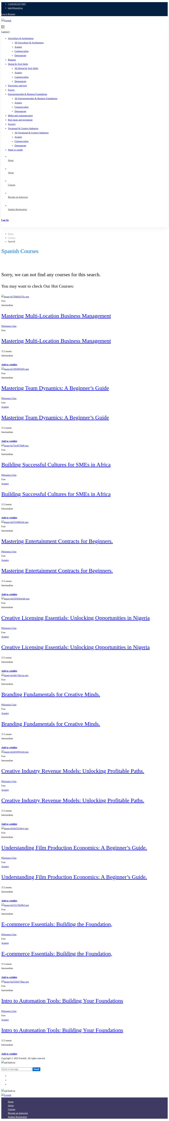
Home (11, 234)
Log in (4, 14)
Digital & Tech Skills (18, 64)
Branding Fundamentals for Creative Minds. (50, 694)
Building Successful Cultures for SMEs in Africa (56, 465)
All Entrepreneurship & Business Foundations (36, 98)
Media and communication (20, 115)
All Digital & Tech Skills (26, 68)
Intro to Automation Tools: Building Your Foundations (62, 1001)
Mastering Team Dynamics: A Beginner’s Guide (55, 388)
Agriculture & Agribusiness (21, 38)
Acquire (18, 47)
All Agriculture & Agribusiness (29, 42)
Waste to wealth (15, 150)
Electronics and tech (17, 85)
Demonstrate (20, 55)
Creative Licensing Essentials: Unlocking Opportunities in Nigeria (75, 618)
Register (11, 14)
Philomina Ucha (8, 326)
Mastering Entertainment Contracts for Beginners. (57, 541)
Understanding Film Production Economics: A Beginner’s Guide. (74, 848)
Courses (11, 238)
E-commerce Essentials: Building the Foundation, (56, 924)
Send (36, 1069)
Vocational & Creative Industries (23, 128)
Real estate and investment (20, 120)
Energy (11, 90)
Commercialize (22, 51)
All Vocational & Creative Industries (32, 133)
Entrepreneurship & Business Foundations (27, 94)
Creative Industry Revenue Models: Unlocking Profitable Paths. (72, 771)
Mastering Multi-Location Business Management (56, 316)
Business (12, 60)
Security (12, 124)
